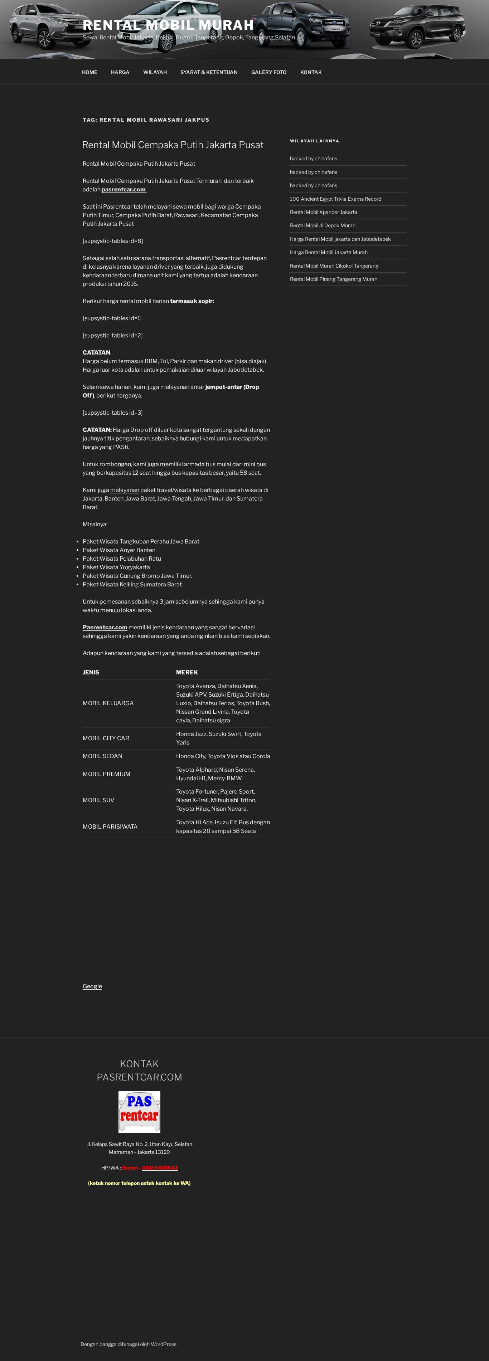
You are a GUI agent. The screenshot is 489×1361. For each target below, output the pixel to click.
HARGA (120, 72)
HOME (89, 72)
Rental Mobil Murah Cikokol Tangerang (334, 266)
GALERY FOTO (269, 72)
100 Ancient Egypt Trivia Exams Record (335, 199)
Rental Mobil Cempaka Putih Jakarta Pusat (173, 144)
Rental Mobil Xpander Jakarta (323, 212)
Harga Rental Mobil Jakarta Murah (329, 252)
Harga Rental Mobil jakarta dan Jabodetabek (341, 239)
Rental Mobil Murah (169, 25)
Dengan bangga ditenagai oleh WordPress (128, 1344)
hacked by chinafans (313, 158)
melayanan (124, 490)
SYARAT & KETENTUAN (209, 72)
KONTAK (311, 72)
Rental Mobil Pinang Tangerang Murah (333, 279)
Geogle (92, 986)
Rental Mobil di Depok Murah (322, 225)
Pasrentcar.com (105, 627)
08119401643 (160, 1168)
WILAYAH (155, 72)
